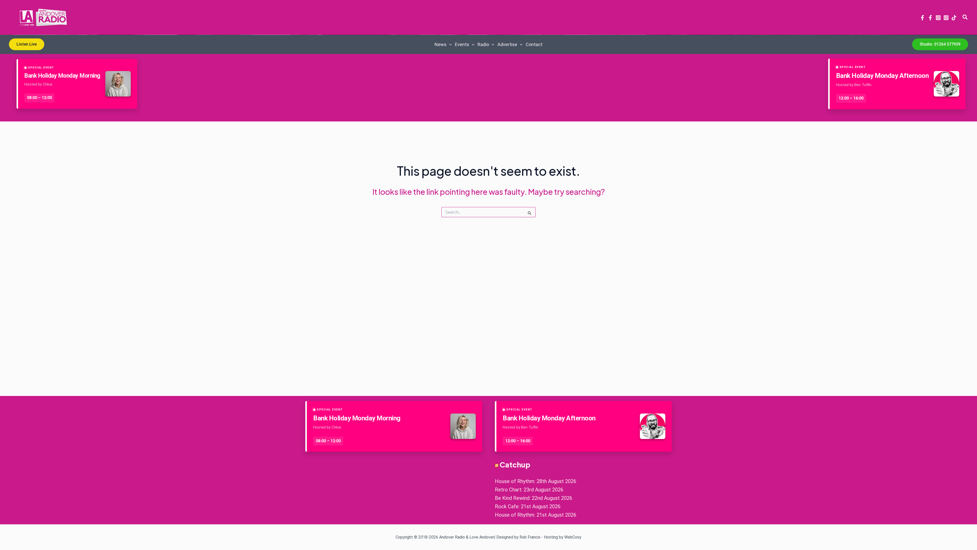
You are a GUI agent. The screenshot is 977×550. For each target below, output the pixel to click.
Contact (534, 44)
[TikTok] (954, 17)
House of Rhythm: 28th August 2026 (535, 481)
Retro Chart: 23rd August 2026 (529, 490)
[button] (965, 17)
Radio (483, 44)
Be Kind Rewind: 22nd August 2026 (533, 498)
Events (462, 44)
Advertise (507, 44)
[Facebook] (922, 17)
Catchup (515, 464)
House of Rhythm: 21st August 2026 (535, 515)
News (441, 44)
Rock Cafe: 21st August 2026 (528, 506)
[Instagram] (938, 17)
